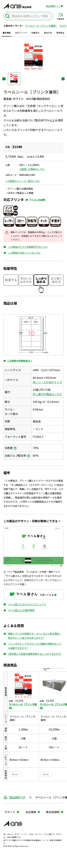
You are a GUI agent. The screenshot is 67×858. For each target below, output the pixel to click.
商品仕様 (48, 32)
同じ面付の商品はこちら (47, 394)
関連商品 (60, 32)
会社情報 (30, 812)
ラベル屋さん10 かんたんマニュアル (24, 605)
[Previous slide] (3, 78)
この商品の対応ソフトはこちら (22, 253)
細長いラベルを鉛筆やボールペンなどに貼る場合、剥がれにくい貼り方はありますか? (32, 636)
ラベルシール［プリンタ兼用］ (41, 25)
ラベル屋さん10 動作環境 (18, 610)
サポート (10, 812)
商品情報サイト (53, 6)
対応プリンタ (21, 32)
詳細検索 (60, 19)
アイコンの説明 (35, 200)
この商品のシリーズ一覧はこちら (22, 181)
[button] (14, 79)
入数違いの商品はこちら (32, 169)
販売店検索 (52, 812)
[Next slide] (62, 78)
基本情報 (7, 32)
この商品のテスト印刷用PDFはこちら (25, 247)
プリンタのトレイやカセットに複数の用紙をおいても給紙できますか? (32, 646)
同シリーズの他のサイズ (47, 382)
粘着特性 (35, 32)
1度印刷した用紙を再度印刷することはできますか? (32, 654)
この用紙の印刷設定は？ (18, 361)
